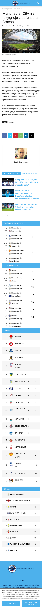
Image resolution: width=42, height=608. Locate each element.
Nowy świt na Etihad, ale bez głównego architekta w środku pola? (26, 182)
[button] (38, 3)
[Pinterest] (15, 135)
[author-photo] (21, 159)
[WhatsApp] (20, 135)
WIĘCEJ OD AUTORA (29, 173)
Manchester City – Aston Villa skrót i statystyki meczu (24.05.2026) (26, 207)
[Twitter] (10, 135)
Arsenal (11, 122)
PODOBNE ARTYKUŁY (12, 173)
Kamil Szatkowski (12, 26)
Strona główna (7, 9)
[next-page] (7, 215)
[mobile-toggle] (4, 3)
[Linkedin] (26, 135)
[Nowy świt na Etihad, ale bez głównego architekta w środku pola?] (8, 182)
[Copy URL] (31, 135)
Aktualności (18, 9)
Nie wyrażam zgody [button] (31, 603)
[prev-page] (3, 215)
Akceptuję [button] (11, 603)
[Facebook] (4, 135)
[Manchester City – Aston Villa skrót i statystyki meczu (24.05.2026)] (8, 207)
